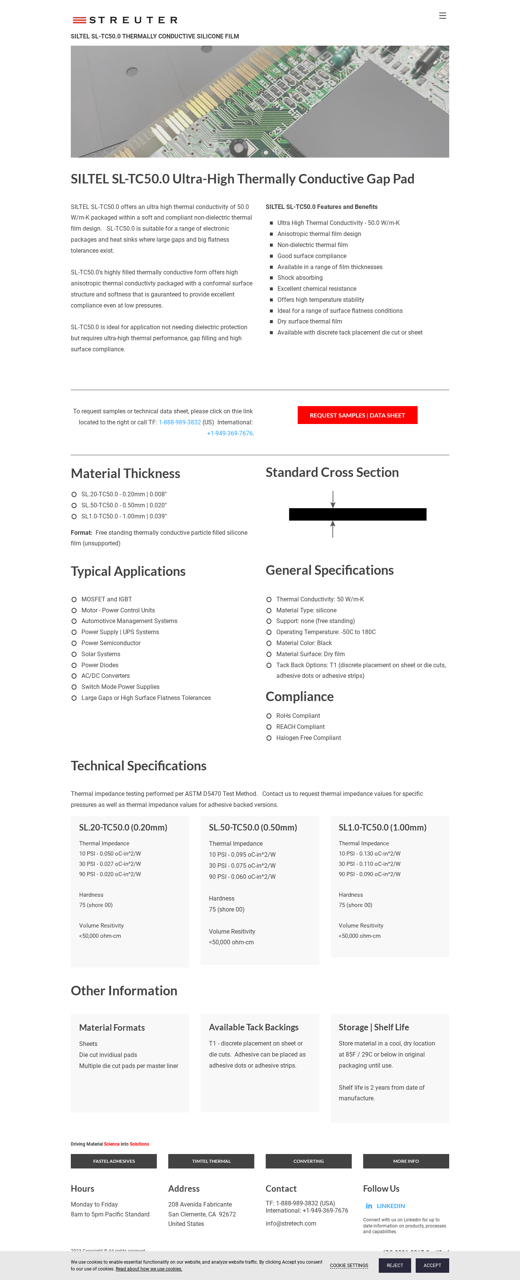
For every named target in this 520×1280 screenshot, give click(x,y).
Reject (395, 1265)
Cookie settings (349, 1265)
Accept (432, 1265)
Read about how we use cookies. (149, 1269)
